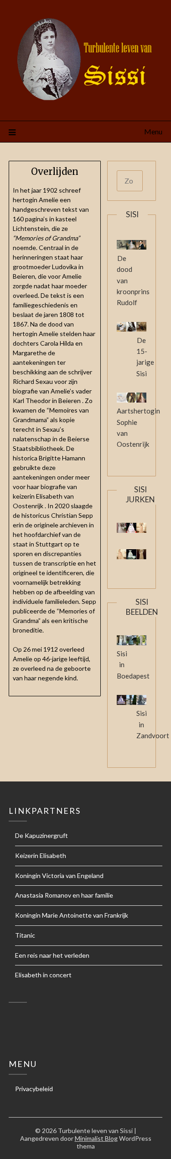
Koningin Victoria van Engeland (59, 875)
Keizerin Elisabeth (40, 855)
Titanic (25, 935)
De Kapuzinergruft (41, 835)
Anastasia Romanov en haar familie (64, 895)
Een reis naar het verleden (52, 955)
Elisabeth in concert (43, 975)
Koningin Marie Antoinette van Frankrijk (71, 915)
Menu (153, 131)
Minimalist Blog (96, 1138)
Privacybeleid (34, 1089)
